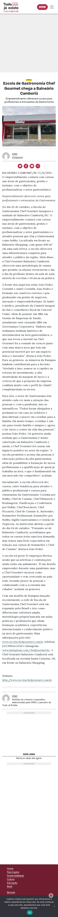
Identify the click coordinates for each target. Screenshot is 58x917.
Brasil (9, 886)
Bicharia (11, 892)
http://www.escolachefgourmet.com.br (27, 680)
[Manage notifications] (51, 895)
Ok (29, 912)
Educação (12, 882)
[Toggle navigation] (52, 7)
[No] (54, 906)
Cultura (10, 879)
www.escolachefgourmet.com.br (22, 641)
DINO (14, 154)
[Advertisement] (29, 43)
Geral (29, 80)
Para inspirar (13, 872)
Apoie (42, 7)
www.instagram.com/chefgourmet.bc (26, 650)
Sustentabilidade (15, 875)
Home (10, 868)
